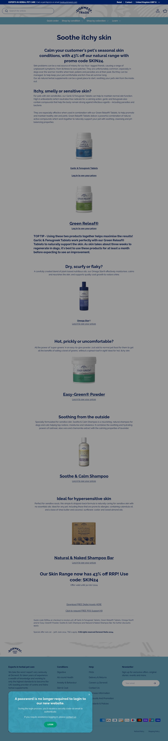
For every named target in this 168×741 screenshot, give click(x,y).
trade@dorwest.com (68, 2)
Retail (119, 2)
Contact (128, 2)
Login (50, 724)
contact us (71, 717)
